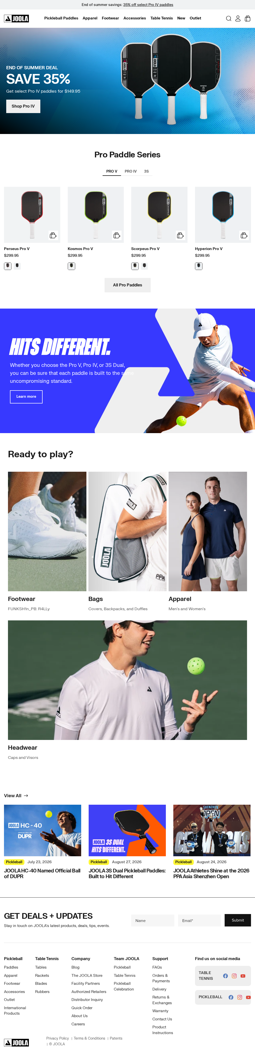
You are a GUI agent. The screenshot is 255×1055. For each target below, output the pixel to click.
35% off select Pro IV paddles (148, 5)
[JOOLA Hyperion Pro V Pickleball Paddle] (223, 215)
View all (12, 796)
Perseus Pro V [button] (17, 249)
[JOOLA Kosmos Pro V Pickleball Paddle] (96, 215)
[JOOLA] (16, 19)
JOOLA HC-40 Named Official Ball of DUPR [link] (42, 873)
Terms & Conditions (89, 1038)
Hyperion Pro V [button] (209, 249)
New (181, 18)
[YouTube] (243, 976)
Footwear (110, 18)
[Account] (238, 18)
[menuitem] (61, 18)
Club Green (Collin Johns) (144, 266)
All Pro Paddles (127, 285)
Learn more (26, 397)
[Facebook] (225, 976)
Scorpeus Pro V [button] (145, 249)
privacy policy (57, 1038)
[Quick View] (53, 235)
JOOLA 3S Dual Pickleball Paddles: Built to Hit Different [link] (127, 873)
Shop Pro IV (23, 106)
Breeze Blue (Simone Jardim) (17, 266)
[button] (61, 18)
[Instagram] (234, 976)
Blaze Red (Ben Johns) (7, 266)
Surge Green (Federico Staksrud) (71, 266)
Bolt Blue (198, 266)
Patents (116, 1038)
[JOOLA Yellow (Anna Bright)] (135, 266)
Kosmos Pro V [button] (80, 249)
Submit (238, 920)
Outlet (195, 18)
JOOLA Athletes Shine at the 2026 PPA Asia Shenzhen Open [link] (211, 873)
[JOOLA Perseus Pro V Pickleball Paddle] (32, 215)
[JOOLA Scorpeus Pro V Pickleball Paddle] (159, 215)
